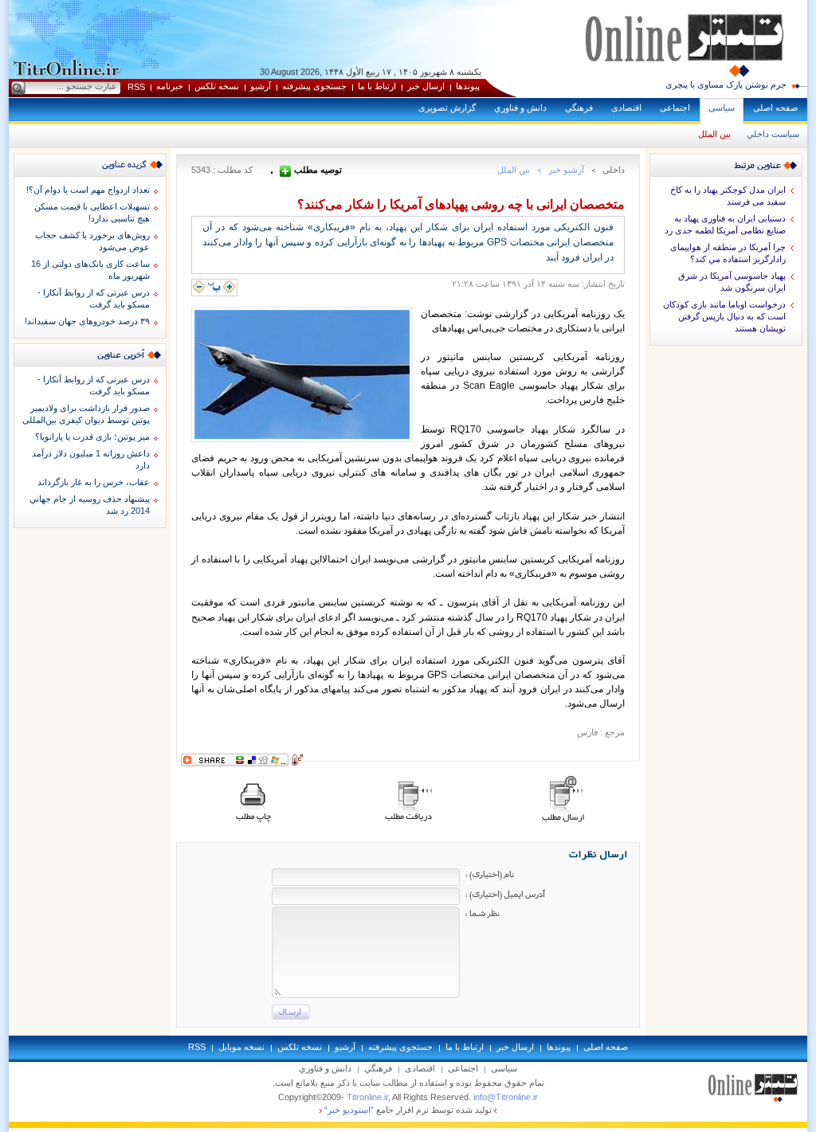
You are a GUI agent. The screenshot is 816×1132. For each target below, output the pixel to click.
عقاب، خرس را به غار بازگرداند (93, 482)
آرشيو (260, 86)
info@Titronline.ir (505, 1097)
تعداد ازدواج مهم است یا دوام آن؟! (88, 189)
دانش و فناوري (520, 107)
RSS (136, 87)
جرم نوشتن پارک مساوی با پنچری (726, 84)
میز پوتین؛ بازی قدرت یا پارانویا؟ (92, 436)
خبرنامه (169, 86)
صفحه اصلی (775, 107)
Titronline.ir (367, 1097)
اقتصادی (626, 107)
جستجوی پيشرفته (314, 86)
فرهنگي (579, 107)
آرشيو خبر (566, 169)
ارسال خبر (426, 86)
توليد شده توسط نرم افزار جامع (408, 1109)
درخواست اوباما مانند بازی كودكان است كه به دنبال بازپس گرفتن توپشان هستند (724, 316)
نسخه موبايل (241, 1047)
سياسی (721, 107)
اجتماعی (675, 107)
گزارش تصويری (447, 107)
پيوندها (468, 86)
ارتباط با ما (377, 86)
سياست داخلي (773, 134)
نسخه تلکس (216, 86)
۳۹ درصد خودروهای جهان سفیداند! (87, 321)
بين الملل (714, 134)
